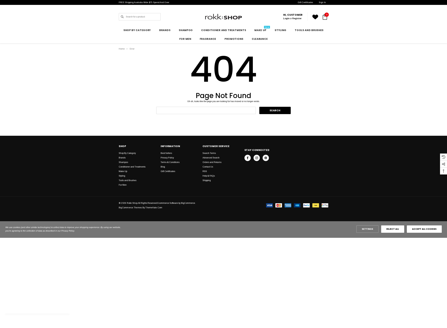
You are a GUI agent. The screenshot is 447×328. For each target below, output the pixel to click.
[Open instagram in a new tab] (257, 158)
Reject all (392, 229)
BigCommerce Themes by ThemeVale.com (140, 207)
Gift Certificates (305, 2)
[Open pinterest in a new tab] (266, 158)
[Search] (122, 17)
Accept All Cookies (424, 229)
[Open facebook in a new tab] (247, 158)
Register (297, 18)
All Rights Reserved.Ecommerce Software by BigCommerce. (167, 203)
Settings (367, 229)
